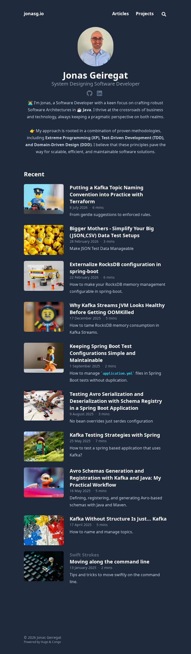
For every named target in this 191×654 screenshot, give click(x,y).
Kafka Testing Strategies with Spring (115, 435)
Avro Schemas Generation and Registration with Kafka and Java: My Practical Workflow (115, 477)
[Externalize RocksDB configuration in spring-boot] (44, 276)
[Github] (90, 92)
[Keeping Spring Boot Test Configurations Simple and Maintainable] (44, 358)
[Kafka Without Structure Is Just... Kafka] (44, 530)
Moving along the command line (109, 558)
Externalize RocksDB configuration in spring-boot (115, 268)
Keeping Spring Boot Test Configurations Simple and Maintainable (103, 353)
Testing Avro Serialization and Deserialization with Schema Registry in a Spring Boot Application (116, 401)
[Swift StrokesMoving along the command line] (44, 566)
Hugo (44, 642)
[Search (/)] (164, 13)
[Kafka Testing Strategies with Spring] (44, 446)
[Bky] (105, 92)
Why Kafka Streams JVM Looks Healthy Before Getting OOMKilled (117, 309)
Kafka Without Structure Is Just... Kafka (118, 518)
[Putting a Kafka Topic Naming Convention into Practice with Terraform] (44, 199)
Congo (56, 642)
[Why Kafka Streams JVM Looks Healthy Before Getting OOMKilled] (44, 317)
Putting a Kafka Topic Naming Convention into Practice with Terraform (106, 194)
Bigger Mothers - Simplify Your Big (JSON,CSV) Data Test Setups (112, 232)
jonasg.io (34, 13)
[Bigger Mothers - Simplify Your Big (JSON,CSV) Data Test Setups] (44, 240)
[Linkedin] (99, 92)
